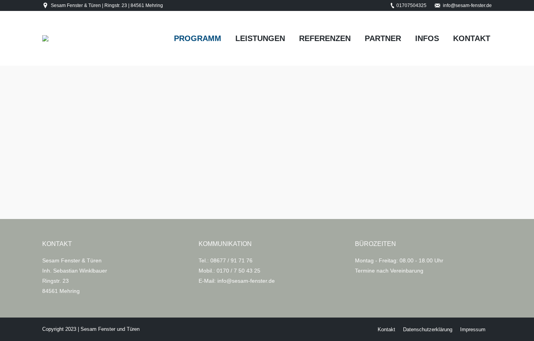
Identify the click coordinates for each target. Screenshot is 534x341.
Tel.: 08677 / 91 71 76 (226, 260)
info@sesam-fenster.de (467, 5)
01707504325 (411, 5)
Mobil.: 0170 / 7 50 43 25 (229, 270)
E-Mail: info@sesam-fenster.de (237, 281)
